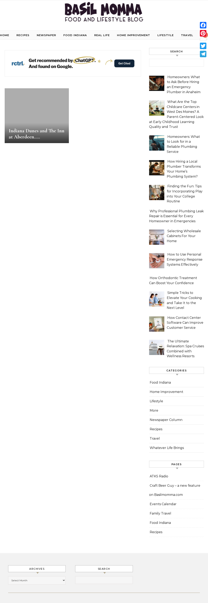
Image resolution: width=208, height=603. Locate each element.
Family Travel (160, 513)
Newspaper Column (166, 420)
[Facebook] (203, 25)
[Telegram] (203, 54)
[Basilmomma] (104, 13)
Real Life (102, 35)
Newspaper (46, 35)
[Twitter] (203, 46)
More (154, 410)
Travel (187, 35)
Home (4, 35)
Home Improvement (133, 35)
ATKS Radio (159, 476)
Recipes (22, 35)
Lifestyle (165, 35)
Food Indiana (75, 35)
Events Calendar (163, 504)
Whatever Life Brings (167, 448)
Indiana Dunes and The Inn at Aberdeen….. (36, 134)
